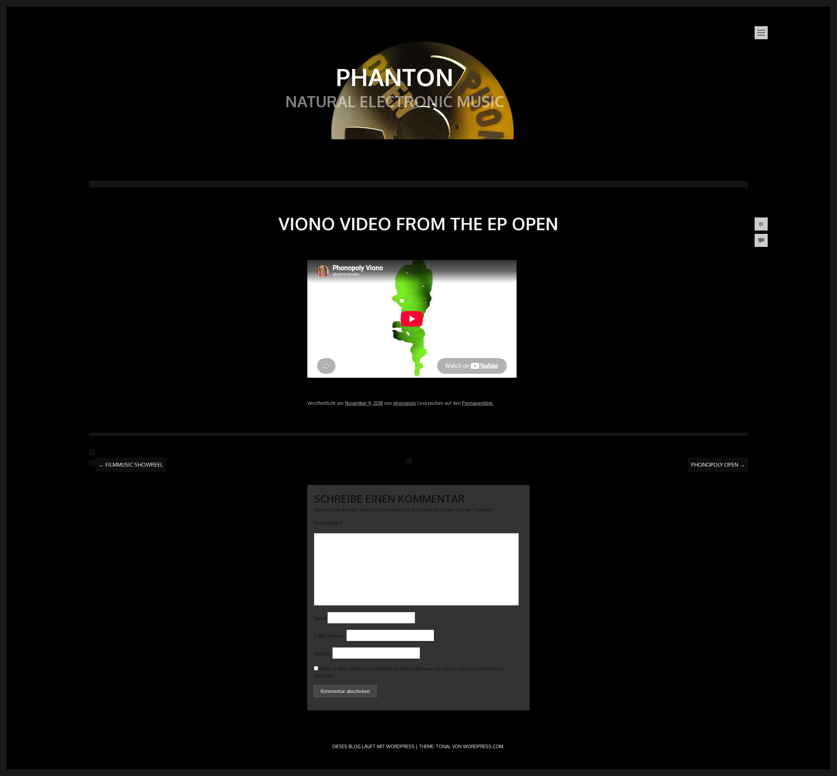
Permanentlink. (478, 403)
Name (320, 618)
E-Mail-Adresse (329, 636)
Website (322, 653)
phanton (394, 76)
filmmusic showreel (131, 464)
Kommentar (328, 523)
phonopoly (404, 403)
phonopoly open (718, 464)
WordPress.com (483, 746)
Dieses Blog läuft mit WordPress (374, 746)
